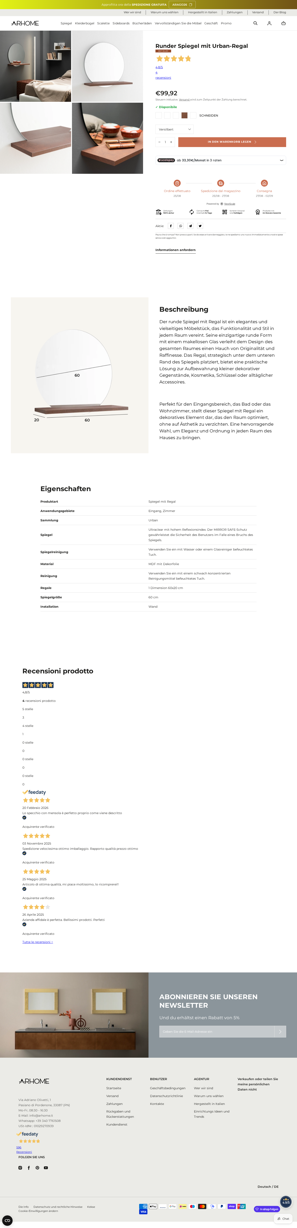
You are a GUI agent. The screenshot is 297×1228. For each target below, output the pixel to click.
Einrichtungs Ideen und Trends (211, 1114)
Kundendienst (116, 1124)
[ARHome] (25, 23)
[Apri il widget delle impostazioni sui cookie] (7, 1220)
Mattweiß (158, 115)
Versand (184, 99)
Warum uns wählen (209, 1096)
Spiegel (66, 23)
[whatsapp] (181, 226)
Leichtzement (167, 115)
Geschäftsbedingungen (167, 1088)
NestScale (229, 203)
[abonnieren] (280, 1031)
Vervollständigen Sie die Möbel (178, 23)
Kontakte (157, 1104)
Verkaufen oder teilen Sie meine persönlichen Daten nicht (258, 1084)
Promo (226, 23)
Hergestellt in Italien (209, 1104)
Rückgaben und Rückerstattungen (120, 1114)
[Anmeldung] (269, 23)
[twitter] (200, 226)
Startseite (113, 1088)
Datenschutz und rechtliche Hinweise (57, 1206)
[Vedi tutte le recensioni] (286, 1201)
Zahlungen (114, 1104)
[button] (255, 23)
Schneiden (184, 115)
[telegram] (190, 226)
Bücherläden (142, 23)
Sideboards (121, 23)
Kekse (91, 1206)
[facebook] (171, 226)
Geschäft (211, 23)
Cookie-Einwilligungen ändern (38, 1211)
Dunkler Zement (176, 115)
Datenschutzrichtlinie (166, 1096)
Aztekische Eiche (193, 115)
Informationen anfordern (175, 250)
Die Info (23, 1206)
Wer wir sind (203, 1088)
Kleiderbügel (84, 23)
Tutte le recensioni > (37, 942)
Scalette (103, 23)
